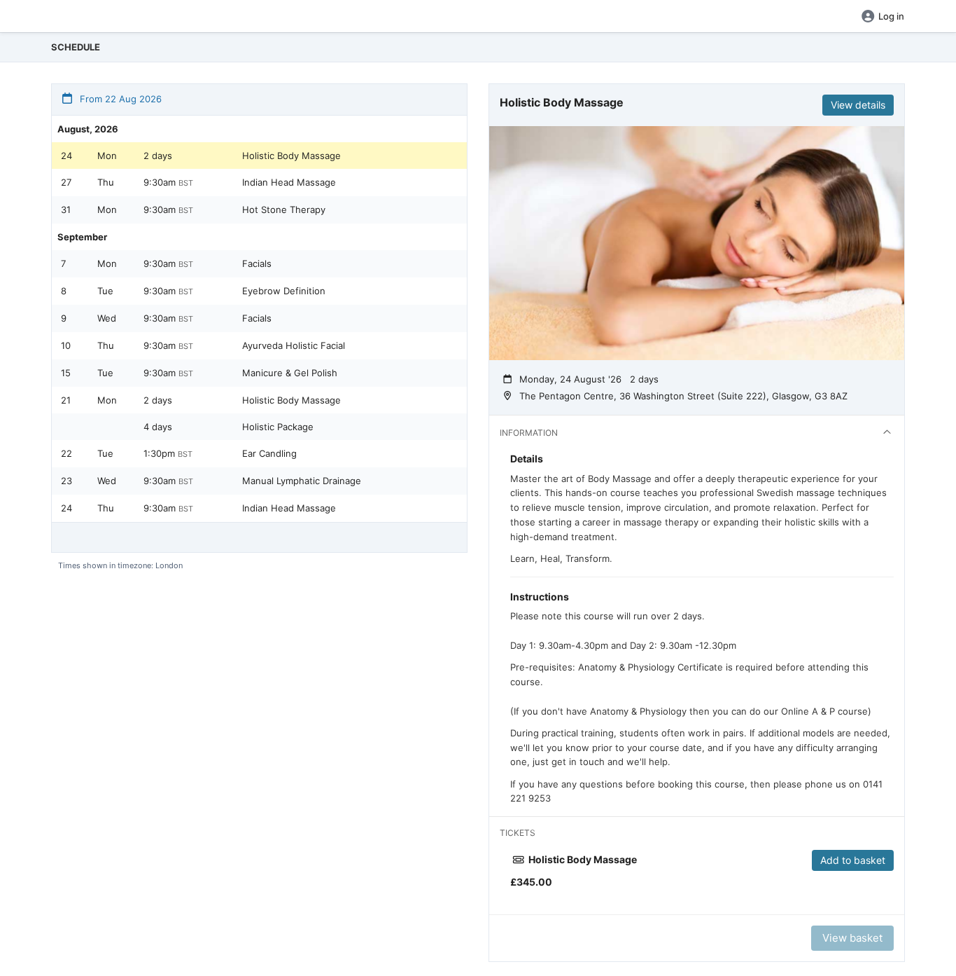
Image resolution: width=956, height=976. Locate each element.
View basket (852, 937)
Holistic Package (278, 426)
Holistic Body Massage (291, 155)
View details (858, 105)
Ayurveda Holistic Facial (293, 345)
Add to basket (852, 860)
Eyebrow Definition (283, 290)
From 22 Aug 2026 (119, 98)
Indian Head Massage (289, 182)
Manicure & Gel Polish (289, 372)
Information (529, 432)
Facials (257, 263)
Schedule (75, 47)
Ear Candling (269, 453)
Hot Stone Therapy (283, 209)
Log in (891, 16)
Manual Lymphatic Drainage (301, 480)
